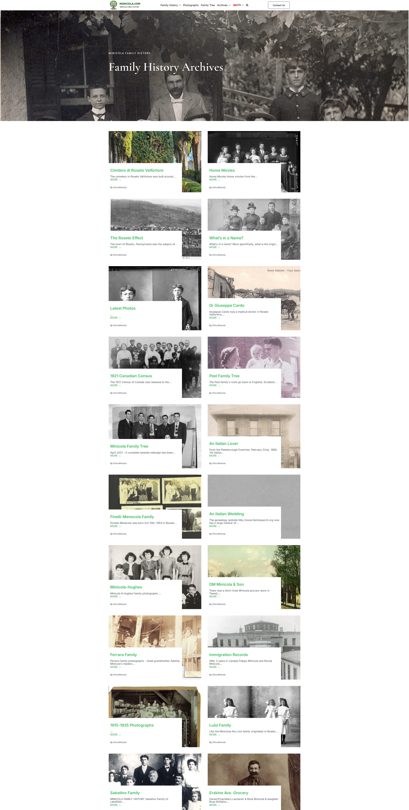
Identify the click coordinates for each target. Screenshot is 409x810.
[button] (247, 5)
